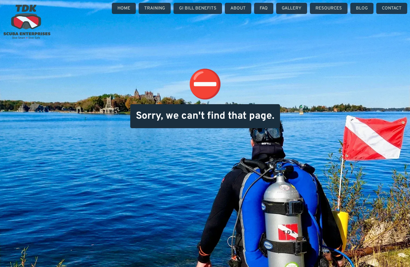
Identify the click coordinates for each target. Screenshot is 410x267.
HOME (123, 8)
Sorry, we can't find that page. (205, 116)
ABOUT (238, 8)
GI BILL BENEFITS (197, 8)
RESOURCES (328, 8)
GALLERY (292, 8)
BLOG (362, 8)
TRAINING (154, 8)
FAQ (264, 8)
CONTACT (392, 8)
